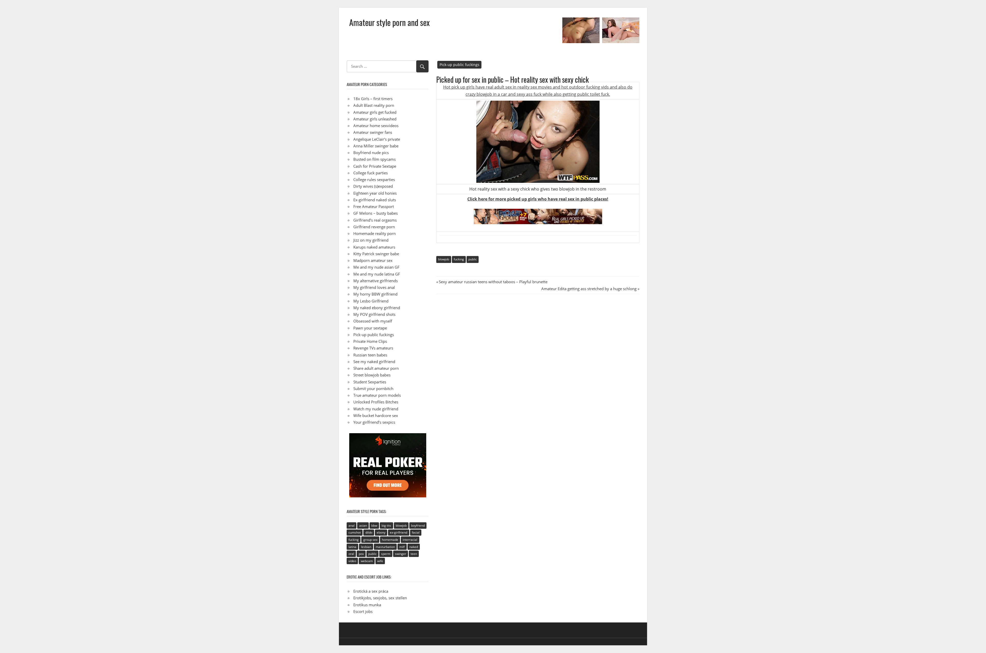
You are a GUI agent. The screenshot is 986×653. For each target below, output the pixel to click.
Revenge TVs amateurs (373, 348)
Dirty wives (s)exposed (373, 186)
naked (413, 547)
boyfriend (418, 525)
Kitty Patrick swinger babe (376, 253)
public (472, 259)
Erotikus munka (367, 604)
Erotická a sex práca (370, 591)
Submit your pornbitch (373, 388)
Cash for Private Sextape (374, 166)
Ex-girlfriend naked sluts (374, 199)
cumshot (354, 532)
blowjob (443, 259)
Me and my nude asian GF (376, 267)
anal (351, 525)
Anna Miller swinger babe (376, 145)
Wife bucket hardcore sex (375, 415)
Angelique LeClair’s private (376, 139)
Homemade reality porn (374, 233)
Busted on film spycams (374, 159)
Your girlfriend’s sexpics (374, 422)
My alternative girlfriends (375, 280)
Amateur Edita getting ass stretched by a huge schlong (589, 288)
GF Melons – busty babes (375, 213)
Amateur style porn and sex (389, 22)
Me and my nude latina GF (376, 274)
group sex (370, 539)
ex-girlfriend (398, 532)
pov (361, 554)
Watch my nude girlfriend (375, 408)
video (352, 561)
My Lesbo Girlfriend (370, 301)
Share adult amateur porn (376, 368)
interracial (410, 539)
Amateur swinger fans (372, 132)
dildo (368, 532)
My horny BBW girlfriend (375, 294)
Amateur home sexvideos (376, 125)
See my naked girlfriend (374, 361)
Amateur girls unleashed (374, 118)
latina (352, 547)
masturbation (385, 547)
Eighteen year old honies (375, 193)
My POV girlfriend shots (374, 314)
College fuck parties (370, 172)
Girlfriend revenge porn (374, 226)
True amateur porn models (377, 395)
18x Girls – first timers (373, 98)
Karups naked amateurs (374, 247)
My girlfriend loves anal (374, 287)
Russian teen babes (370, 354)
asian (363, 525)
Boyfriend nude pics (371, 152)
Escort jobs (363, 611)
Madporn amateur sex (373, 260)
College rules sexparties (374, 179)
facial (416, 532)
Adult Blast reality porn (373, 105)
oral (351, 554)
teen (414, 554)
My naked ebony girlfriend (376, 307)
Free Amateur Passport (373, 206)
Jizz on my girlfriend (370, 240)
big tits (386, 525)
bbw (374, 525)
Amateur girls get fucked (374, 112)
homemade (390, 539)
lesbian (366, 547)
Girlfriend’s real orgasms (375, 220)
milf (402, 547)
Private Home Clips (370, 341)
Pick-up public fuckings (459, 64)
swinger (400, 554)
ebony (381, 532)
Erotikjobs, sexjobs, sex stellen (380, 597)
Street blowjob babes (372, 374)
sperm (385, 554)
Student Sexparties (369, 381)
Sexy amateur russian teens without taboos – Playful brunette (493, 281)
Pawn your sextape (370, 327)
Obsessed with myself (372, 321)
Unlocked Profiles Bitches (375, 401)
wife (380, 561)
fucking (459, 259)
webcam (367, 561)
